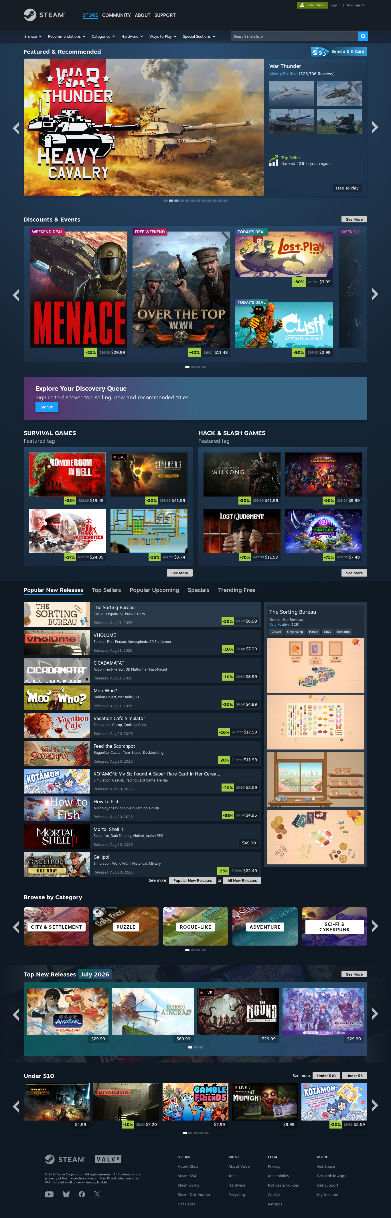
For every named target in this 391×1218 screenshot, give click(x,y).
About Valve (239, 1166)
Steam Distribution (194, 1194)
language (354, 5)
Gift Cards (186, 1204)
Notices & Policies (283, 1185)
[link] (78, 294)
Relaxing (343, 632)
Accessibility (278, 1175)
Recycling (236, 1194)
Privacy (274, 1166)
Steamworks (188, 1185)
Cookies (274, 1194)
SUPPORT (165, 15)
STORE (90, 15)
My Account (328, 1194)
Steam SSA (187, 1175)
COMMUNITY (116, 15)
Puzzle (313, 632)
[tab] (53, 590)
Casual (276, 632)
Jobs (232, 1175)
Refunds (275, 1204)
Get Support (327, 1185)
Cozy (327, 632)
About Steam (189, 1166)
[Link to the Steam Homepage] (44, 19)
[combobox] (294, 36)
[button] (33, 36)
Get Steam (326, 1166)
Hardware (236, 1185)
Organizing (295, 632)
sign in (335, 5)
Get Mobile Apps (331, 1175)
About (143, 15)
